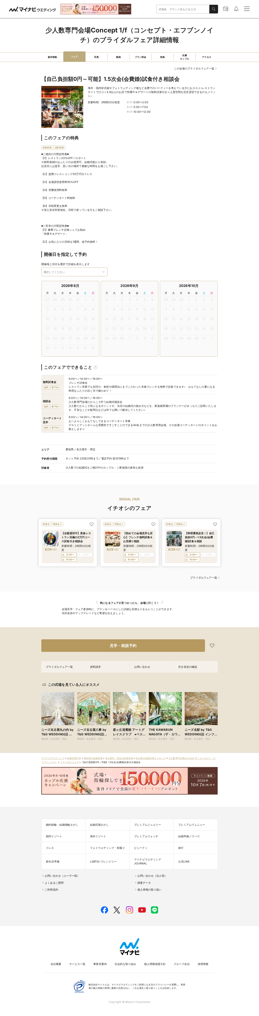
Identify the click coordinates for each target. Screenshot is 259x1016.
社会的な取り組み (125, 964)
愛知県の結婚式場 (93, 758)
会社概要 (56, 964)
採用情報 (203, 964)
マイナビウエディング (52, 758)
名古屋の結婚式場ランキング (151, 758)
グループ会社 (182, 964)
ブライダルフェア (69, 762)
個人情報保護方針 (155, 964)
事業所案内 (100, 964)
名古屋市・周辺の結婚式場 (119, 758)
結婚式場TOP (74, 758)
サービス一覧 (77, 964)
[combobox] (183, 9)
